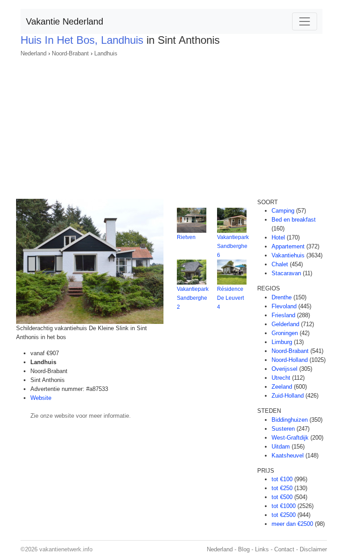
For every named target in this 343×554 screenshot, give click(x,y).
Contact (284, 549)
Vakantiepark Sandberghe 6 (233, 246)
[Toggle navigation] (304, 21)
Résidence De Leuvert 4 (230, 298)
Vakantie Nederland (64, 21)
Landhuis (105, 53)
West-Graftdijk (290, 437)
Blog (244, 549)
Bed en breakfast (294, 219)
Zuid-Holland (288, 395)
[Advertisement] (171, 125)
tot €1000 (284, 506)
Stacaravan (286, 273)
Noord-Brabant (70, 53)
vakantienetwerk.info (65, 549)
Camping (283, 210)
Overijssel (284, 368)
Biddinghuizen (290, 419)
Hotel (278, 237)
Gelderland (285, 324)
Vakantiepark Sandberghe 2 (193, 298)
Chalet (280, 264)
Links (262, 549)
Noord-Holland (290, 360)
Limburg (282, 342)
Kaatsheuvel (288, 455)
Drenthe (282, 297)
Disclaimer (313, 549)
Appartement (288, 246)
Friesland (283, 315)
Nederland (33, 53)
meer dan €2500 (292, 523)
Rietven (186, 237)
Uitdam (281, 446)
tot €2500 (284, 515)
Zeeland (282, 386)
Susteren (283, 428)
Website (40, 398)
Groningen (285, 333)
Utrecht (281, 377)
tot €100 (282, 479)
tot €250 (282, 488)
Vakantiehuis (288, 255)
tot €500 (282, 497)
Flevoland (284, 306)
